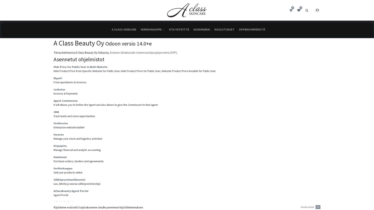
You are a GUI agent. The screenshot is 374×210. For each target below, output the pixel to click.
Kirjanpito (60, 146)
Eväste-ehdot (307, 207)
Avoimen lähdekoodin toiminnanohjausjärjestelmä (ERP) (143, 52)
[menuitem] (124, 29)
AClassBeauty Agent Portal (71, 191)
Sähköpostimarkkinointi (69, 179)
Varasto (59, 134)
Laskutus (59, 89)
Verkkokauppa (63, 168)
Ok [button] (318, 207)
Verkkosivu (61, 123)
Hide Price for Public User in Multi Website (81, 67)
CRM (56, 112)
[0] (290, 10)
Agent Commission (66, 100)
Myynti (58, 78)
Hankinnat (60, 157)
